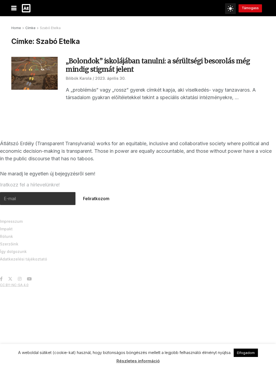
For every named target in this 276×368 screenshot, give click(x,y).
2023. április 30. (110, 78)
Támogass (250, 8)
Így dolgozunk (13, 251)
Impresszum (11, 221)
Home (16, 28)
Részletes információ (138, 360)
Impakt (6, 229)
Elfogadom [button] (246, 352)
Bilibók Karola (79, 78)
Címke (30, 28)
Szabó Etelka (50, 28)
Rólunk (6, 236)
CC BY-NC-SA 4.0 (14, 285)
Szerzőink (9, 244)
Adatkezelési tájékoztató (23, 259)
